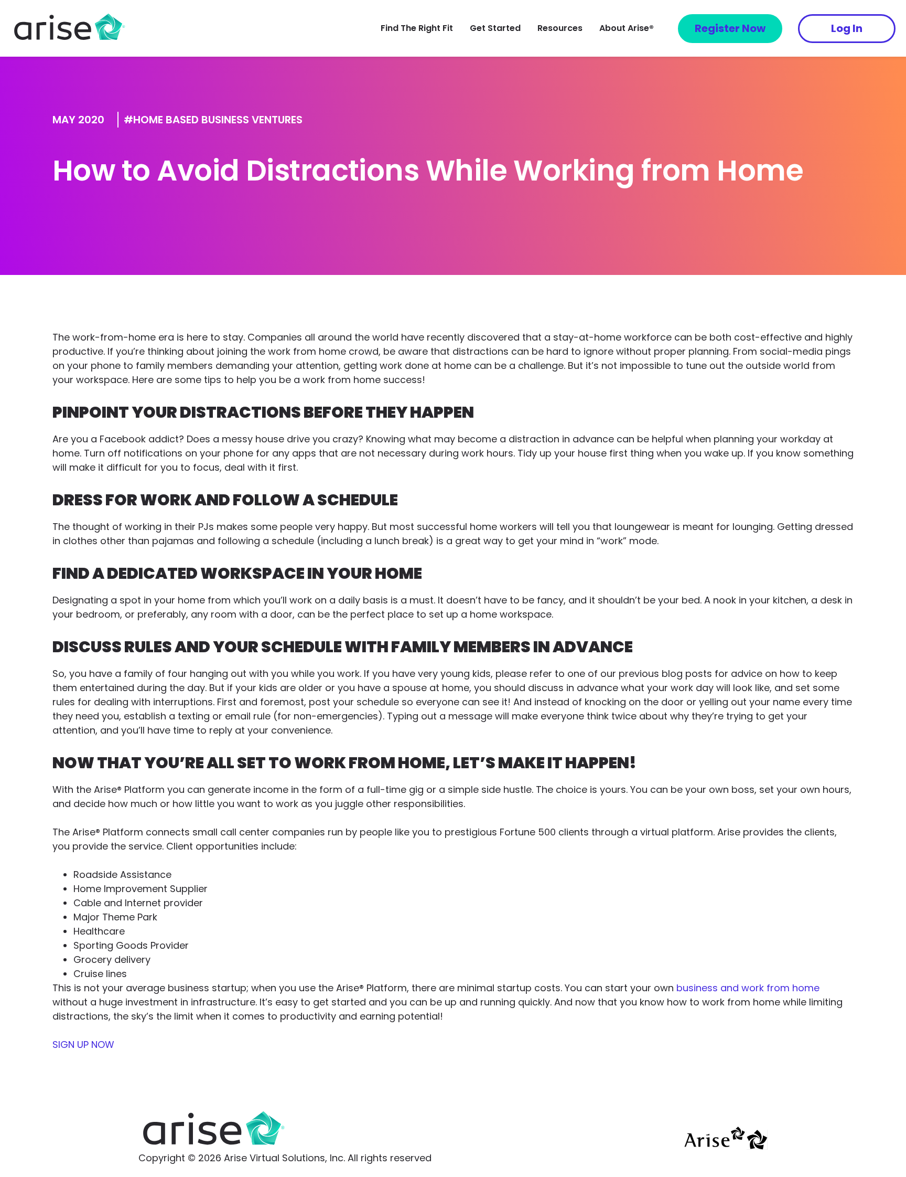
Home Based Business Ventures (218, 119)
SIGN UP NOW (83, 1044)
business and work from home (747, 987)
